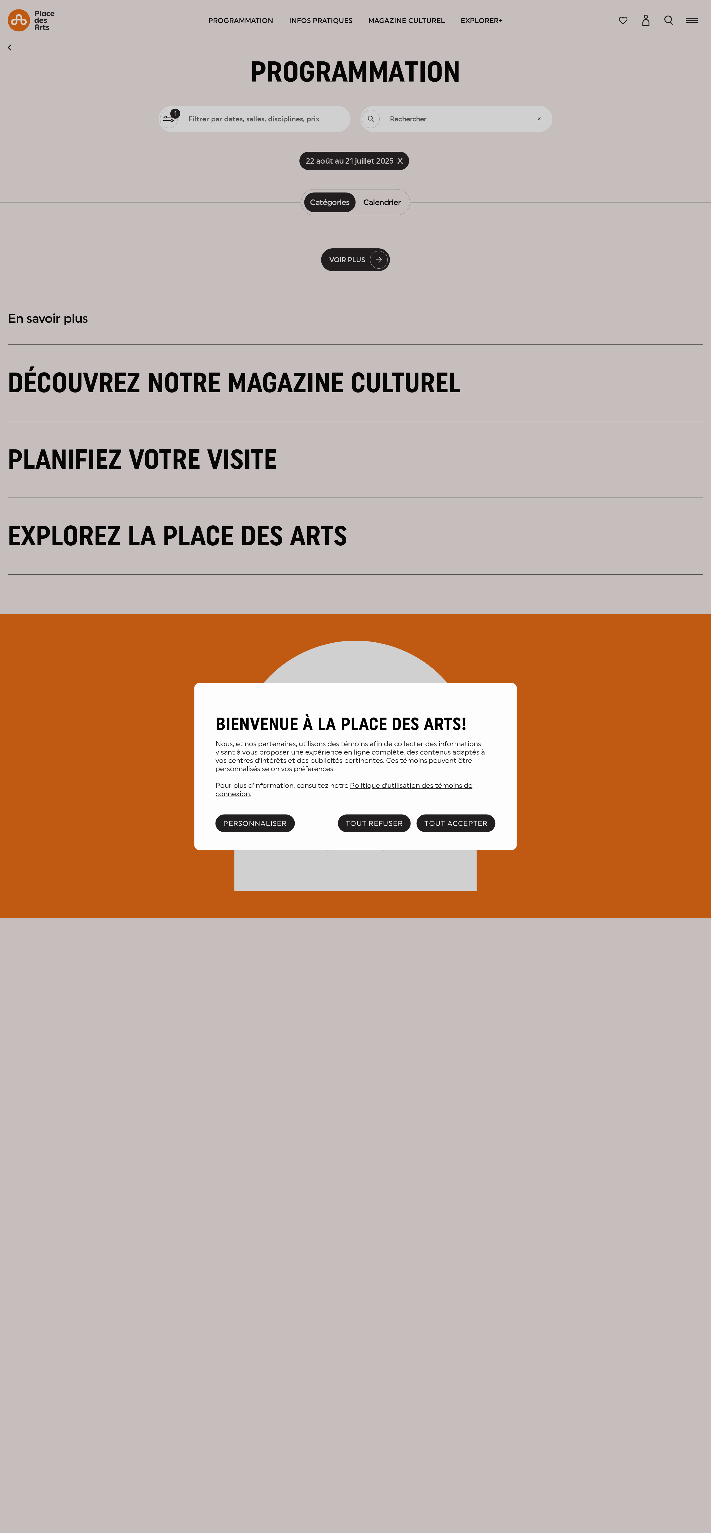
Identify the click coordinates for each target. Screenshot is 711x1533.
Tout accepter (455, 823)
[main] (355, 766)
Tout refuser (374, 823)
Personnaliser (255, 823)
